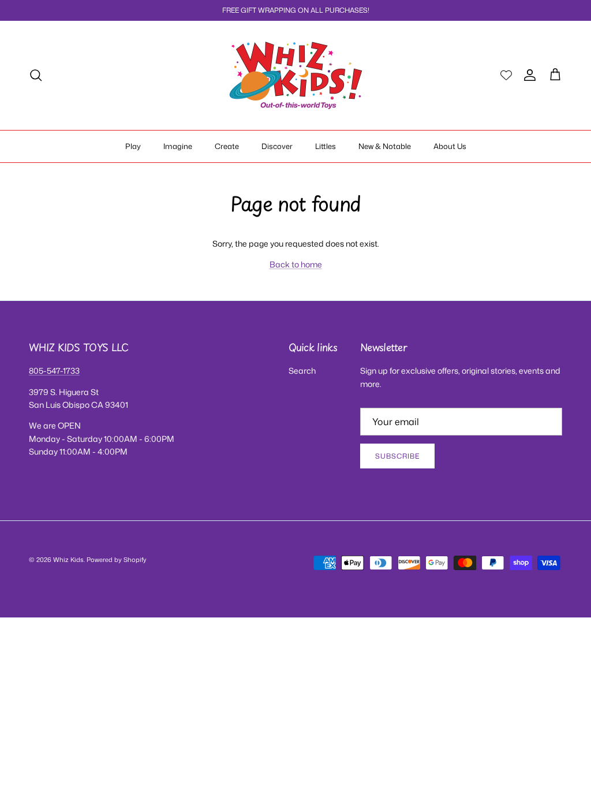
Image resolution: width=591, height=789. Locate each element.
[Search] (36, 75)
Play (133, 146)
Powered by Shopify (117, 559)
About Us (449, 146)
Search (302, 370)
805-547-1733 (54, 370)
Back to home (296, 264)
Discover (277, 146)
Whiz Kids (68, 559)
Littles (325, 146)
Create (227, 146)
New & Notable (384, 146)
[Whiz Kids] (295, 75)
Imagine (177, 146)
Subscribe (397, 456)
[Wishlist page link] (506, 75)
